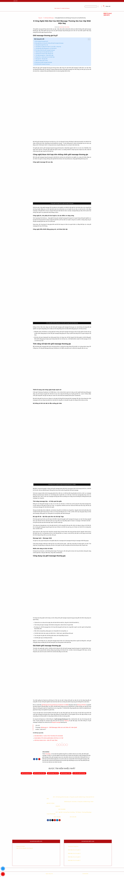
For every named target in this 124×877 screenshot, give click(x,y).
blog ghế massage (56, 722)
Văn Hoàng (47, 753)
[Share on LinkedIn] (67, 745)
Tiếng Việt (108, 6)
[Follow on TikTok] (52, 820)
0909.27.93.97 (107, 13)
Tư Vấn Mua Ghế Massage (48, 17)
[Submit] (96, 6)
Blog (66, 13)
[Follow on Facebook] (34, 759)
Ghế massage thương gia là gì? (41, 41)
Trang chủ (40, 17)
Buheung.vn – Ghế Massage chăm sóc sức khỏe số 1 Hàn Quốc (59, 727)
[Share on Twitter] (60, 745)
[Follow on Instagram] (50, 820)
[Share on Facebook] (57, 745)
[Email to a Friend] (62, 745)
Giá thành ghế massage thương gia (42, 64)
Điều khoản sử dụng (48, 869)
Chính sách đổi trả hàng (90, 869)
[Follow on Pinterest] (39, 759)
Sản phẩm (36, 13)
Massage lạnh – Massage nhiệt (41, 58)
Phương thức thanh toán (76, 869)
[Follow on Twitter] (37, 759)
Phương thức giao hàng (62, 869)
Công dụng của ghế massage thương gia (43, 62)
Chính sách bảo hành (19, 869)
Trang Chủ (21, 13)
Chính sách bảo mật (33, 869)
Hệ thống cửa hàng (104, 869)
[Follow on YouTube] (60, 820)
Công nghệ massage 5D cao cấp (42, 44)
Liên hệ (73, 13)
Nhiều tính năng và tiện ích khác (42, 60)
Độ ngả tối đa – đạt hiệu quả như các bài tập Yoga (45, 57)
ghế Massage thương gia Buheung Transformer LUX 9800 (55, 704)
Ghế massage (45, 13)
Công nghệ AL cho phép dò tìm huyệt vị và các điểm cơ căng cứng (48, 46)
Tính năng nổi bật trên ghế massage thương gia (45, 50)
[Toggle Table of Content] (88, 39)
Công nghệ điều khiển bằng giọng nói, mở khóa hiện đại (46, 48)
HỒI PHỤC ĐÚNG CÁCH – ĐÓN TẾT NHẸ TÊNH (45, 740)
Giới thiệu (28, 13)
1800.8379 (106, 15)
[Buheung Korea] (55, 793)
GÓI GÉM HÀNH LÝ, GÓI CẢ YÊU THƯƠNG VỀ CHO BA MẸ (48, 735)
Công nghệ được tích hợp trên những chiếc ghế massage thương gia (49, 43)
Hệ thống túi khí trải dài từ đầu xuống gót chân (44, 53)
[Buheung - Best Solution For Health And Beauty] (62, 5)
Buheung (66, 720)
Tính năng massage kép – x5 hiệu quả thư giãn (44, 55)
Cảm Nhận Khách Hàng (57, 13)
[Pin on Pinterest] (64, 745)
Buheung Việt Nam (81, 704)
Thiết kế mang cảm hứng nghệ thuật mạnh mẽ (44, 51)
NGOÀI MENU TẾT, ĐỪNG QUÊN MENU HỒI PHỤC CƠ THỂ (48, 738)
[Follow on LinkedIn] (57, 820)
